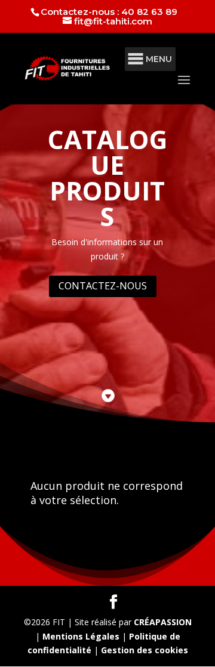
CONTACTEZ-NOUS (103, 285)
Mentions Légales (80, 636)
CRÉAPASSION (163, 622)
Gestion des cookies (144, 650)
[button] (159, 59)
